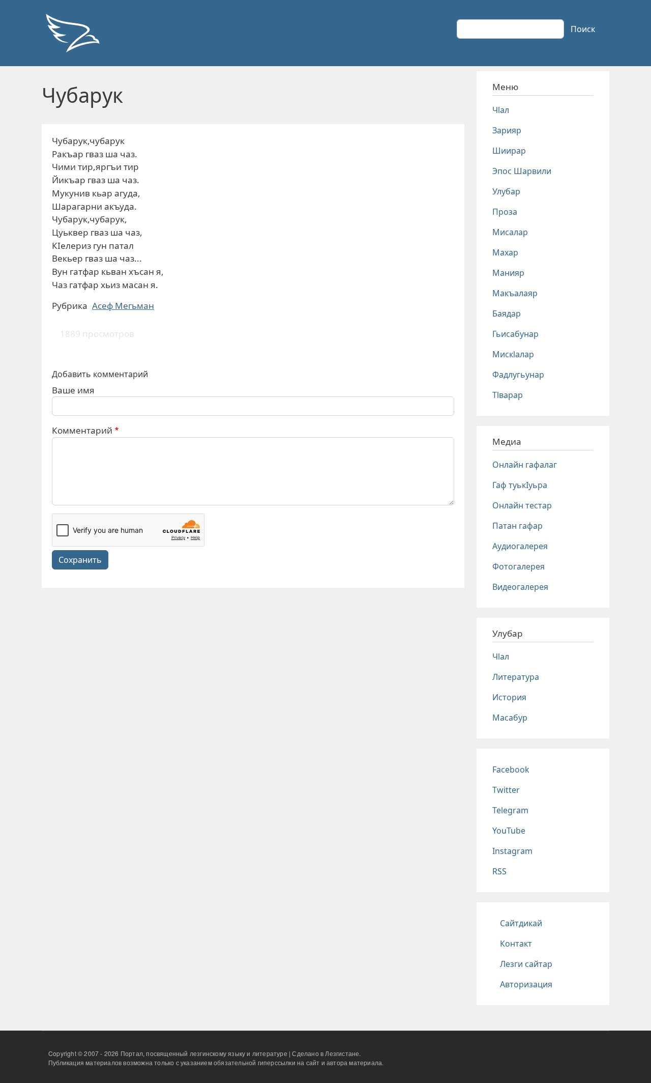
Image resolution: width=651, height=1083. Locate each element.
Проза (504, 211)
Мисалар (510, 232)
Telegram (510, 810)
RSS (499, 871)
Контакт (516, 943)
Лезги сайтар (526, 964)
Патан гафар (517, 525)
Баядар (506, 313)
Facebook (510, 769)
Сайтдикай (521, 923)
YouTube (508, 830)
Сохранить (80, 559)
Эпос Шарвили (521, 171)
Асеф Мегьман (123, 305)
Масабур (509, 717)
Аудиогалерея (520, 546)
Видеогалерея (520, 586)
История (509, 697)
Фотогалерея (518, 566)
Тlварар (507, 395)
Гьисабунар (515, 333)
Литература (515, 676)
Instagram (512, 851)
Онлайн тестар (522, 505)
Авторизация (526, 984)
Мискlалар (513, 354)
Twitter (506, 789)
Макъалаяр (515, 293)
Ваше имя (73, 390)
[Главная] (72, 33)
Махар (505, 252)
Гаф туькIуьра (519, 485)
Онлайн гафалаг (524, 464)
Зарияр (506, 130)
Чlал (500, 110)
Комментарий (82, 430)
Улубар (506, 191)
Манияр (508, 272)
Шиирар (509, 150)
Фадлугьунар (518, 374)
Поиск (583, 29)
